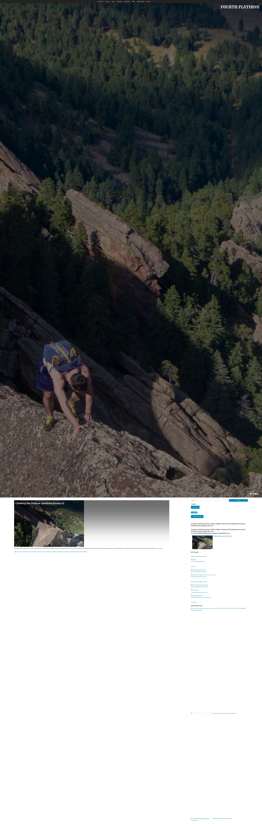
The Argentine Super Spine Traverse (199, 592)
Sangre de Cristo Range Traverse (198, 556)
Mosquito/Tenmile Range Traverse (199, 581)
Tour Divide (193, 602)
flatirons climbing (46, 551)
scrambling (65, 551)
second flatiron (77, 551)
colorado (23, 551)
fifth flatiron (28, 551)
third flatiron (84, 551)
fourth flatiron (240, 7)
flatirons (40, 551)
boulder (18, 551)
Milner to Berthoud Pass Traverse (199, 576)
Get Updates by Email (197, 516)
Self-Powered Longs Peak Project (199, 571)
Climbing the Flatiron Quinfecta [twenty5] (39, 503)
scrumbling (71, 551)
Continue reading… (158, 548)
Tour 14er (193, 566)
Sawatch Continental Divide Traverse (199, 586)
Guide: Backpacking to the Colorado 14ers (201, 597)
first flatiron (34, 551)
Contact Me (195, 507)
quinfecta (60, 551)
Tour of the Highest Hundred (197, 561)
